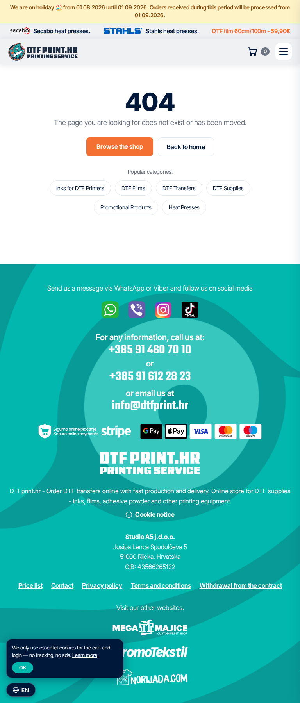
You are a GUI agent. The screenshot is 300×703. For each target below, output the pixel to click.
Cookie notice (155, 514)
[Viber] (137, 310)
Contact (62, 585)
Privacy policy (102, 585)
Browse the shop (119, 146)
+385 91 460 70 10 (150, 350)
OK (22, 667)
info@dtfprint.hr (150, 406)
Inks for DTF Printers (80, 188)
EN (25, 690)
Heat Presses (184, 207)
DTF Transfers (179, 188)
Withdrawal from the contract (241, 585)
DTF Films (133, 188)
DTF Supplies (228, 188)
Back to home (186, 147)
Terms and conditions (161, 585)
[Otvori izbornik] (283, 51)
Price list (30, 585)
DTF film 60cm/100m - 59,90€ (251, 31)
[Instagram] (163, 310)
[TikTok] (190, 310)
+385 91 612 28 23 (150, 377)
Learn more (84, 655)
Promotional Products (126, 207)
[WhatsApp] (110, 310)
